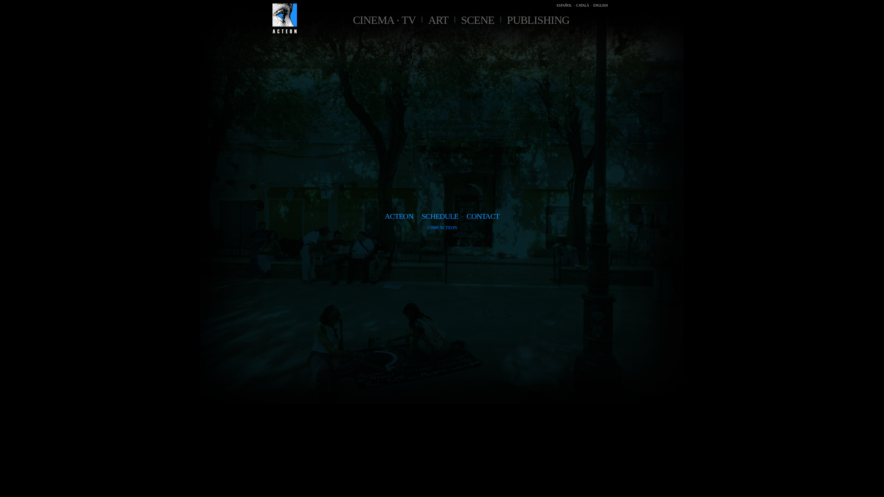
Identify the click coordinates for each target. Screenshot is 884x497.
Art (438, 20)
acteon (399, 216)
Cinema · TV (384, 20)
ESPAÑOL (564, 5)
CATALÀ (582, 5)
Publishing (538, 20)
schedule (440, 216)
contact (483, 216)
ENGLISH (600, 5)
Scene (477, 20)
